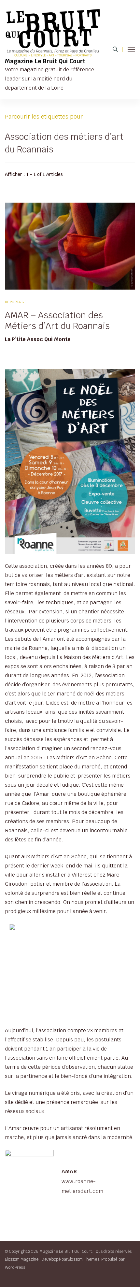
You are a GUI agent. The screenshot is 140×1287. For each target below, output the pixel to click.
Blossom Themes (83, 1259)
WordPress (15, 1267)
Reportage (16, 302)
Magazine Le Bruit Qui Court (45, 61)
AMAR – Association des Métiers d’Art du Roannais (57, 320)
